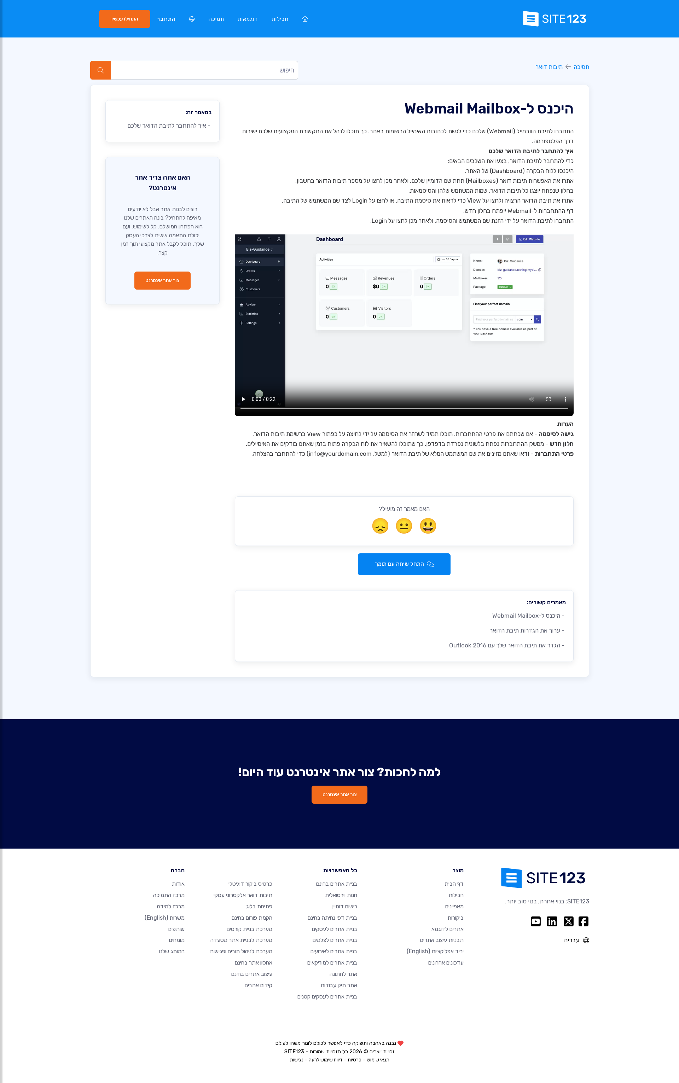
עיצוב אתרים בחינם (251, 974)
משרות (165, 917)
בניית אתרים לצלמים (335, 940)
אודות (178, 883)
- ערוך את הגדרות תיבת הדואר (527, 630)
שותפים (176, 929)
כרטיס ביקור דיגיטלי (250, 883)
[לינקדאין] (552, 921)
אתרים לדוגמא (447, 929)
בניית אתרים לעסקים (334, 929)
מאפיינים (454, 906)
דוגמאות (248, 19)
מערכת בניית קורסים (249, 929)
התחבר (166, 19)
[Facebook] (583, 921)
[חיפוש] (100, 70)
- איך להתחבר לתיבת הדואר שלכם (169, 125)
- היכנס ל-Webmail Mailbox (529, 615)
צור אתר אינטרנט (162, 280)
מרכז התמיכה (169, 895)
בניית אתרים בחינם (336, 883)
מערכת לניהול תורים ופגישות (241, 951)
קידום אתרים (258, 985)
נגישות (296, 1059)
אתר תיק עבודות (338, 985)
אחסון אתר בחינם (253, 962)
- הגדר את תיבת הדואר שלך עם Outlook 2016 (507, 645)
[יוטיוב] (535, 921)
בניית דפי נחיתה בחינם (332, 917)
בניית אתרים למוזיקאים (332, 962)
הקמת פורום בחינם (252, 917)
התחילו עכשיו (124, 19)
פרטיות (354, 1059)
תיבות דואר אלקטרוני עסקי (243, 895)
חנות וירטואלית (341, 895)
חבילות (280, 19)
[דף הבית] (305, 19)
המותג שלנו (172, 951)
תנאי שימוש (378, 1059)
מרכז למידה (171, 906)
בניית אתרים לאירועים (334, 951)
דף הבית (454, 883)
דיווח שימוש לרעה (325, 1059)
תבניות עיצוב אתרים (442, 940)
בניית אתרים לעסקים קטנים (327, 996)
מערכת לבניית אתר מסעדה (241, 940)
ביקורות (455, 917)
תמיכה (216, 19)
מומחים (177, 940)
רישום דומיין (344, 906)
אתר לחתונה (343, 974)
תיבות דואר (549, 66)
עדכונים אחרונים (446, 962)
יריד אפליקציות (435, 951)
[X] (568, 921)
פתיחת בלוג (259, 906)
